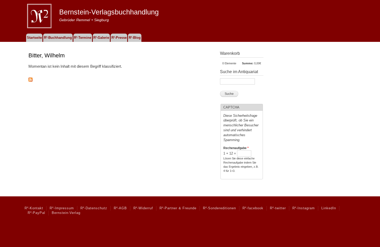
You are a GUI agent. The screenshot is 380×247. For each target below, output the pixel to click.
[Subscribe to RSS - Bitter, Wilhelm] (30, 78)
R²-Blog (135, 38)
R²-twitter (278, 208)
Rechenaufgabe (236, 148)
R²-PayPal (36, 213)
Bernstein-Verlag (66, 213)
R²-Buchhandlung (58, 38)
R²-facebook (252, 208)
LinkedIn (328, 208)
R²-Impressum (62, 208)
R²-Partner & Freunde (177, 208)
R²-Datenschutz (93, 208)
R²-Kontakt (34, 208)
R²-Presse (119, 38)
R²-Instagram (303, 208)
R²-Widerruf (143, 208)
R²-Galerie (101, 38)
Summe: (247, 63)
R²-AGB (120, 208)
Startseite (34, 38)
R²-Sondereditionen (219, 208)
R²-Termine (82, 38)
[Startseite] (40, 17)
